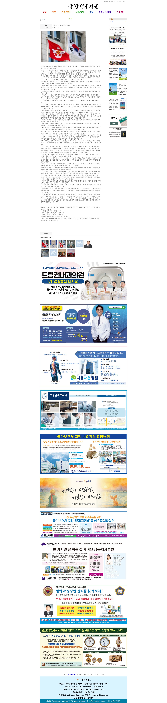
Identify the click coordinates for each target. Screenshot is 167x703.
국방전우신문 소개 (94, 674)
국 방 (111, 21)
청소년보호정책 (86, 674)
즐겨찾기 (125, 1)
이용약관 (65, 674)
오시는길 (102, 674)
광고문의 (119, 1)
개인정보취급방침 (72, 674)
